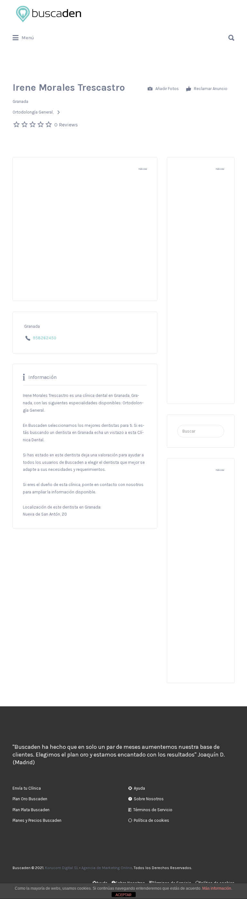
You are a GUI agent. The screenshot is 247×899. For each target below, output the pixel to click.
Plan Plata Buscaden (31, 809)
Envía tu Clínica (27, 788)
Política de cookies (151, 820)
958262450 (44, 337)
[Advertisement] (85, 238)
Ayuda (139, 788)
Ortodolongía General (33, 112)
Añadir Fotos (166, 88)
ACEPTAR (123, 895)
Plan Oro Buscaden (30, 798)
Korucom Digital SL (61, 868)
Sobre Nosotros (149, 798)
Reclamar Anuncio (210, 88)
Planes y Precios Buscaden (37, 820)
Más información (216, 888)
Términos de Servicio (152, 809)
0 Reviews (66, 125)
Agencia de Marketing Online (106, 868)
